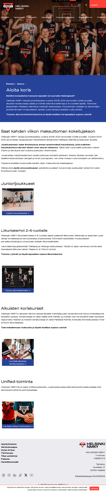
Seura (20, 84)
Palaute (5, 459)
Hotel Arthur (8, 450)
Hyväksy (94, 488)
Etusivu (10, 84)
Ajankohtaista (8, 444)
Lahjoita (93, 5)
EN (79, 5)
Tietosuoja (7, 453)
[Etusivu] (16, 6)
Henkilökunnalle (10, 462)
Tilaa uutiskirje (9, 456)
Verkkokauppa (9, 447)
